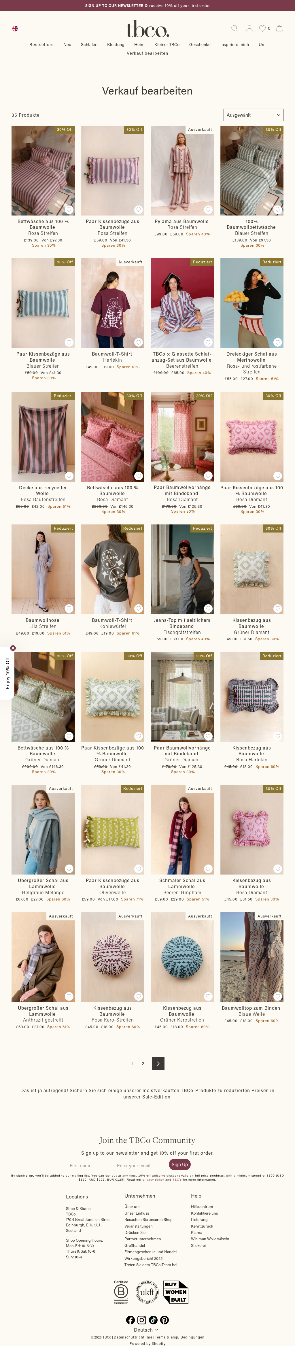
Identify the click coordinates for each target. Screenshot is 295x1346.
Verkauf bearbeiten (147, 53)
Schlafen (89, 44)
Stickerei (198, 1245)
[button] (7, 673)
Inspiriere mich (234, 44)
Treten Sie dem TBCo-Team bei (150, 1264)
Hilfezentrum (202, 1206)
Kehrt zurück (202, 1226)
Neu (67, 44)
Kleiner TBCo (166, 44)
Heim (139, 44)
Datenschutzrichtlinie (133, 1337)
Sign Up (180, 1164)
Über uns (132, 1206)
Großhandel (134, 1245)
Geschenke (200, 44)
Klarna (196, 1232)
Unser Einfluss (136, 1213)
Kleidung (115, 44)
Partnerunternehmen (142, 1238)
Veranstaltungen (138, 1226)
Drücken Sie (134, 1232)
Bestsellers (41, 44)
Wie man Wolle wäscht (210, 1238)
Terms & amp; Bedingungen (180, 1337)
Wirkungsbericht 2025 (143, 1258)
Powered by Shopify (148, 1343)
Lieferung (199, 1219)
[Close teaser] (13, 648)
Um (262, 44)
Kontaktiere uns (204, 1213)
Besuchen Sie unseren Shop (148, 1219)
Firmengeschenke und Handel (150, 1251)
